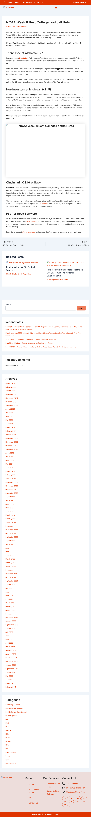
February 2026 (10, 387)
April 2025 (9, 424)
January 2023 (10, 522)
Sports (17, 274)
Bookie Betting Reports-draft (16, 712)
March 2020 (10, 647)
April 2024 (9, 468)
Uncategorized (11, 763)
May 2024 (9, 464)
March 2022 (10, 559)
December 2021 (11, 570)
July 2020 (9, 632)
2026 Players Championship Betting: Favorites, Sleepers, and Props (30, 339)
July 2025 (9, 413)
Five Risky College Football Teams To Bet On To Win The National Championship (65, 272)
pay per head (32, 221)
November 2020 (11, 618)
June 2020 (9, 636)
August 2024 (10, 453)
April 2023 (9, 512)
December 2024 (11, 438)
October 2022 (10, 533)
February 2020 (10, 650)
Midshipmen (43, 204)
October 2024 (10, 446)
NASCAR (8, 730)
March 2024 (10, 471)
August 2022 (10, 541)
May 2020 (9, 640)
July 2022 (9, 544)
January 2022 (10, 566)
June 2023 (9, 504)
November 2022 (11, 530)
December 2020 (11, 614)
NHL (7, 749)
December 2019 (11, 658)
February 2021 (10, 607)
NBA (7, 734)
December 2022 (11, 526)
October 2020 (10, 621)
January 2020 (10, 654)
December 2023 (11, 482)
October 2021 (10, 577)
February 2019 (10, 687)
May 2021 (9, 596)
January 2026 (10, 391)
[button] (56, 7)
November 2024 (11, 442)
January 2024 (10, 479)
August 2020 (10, 629)
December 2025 (11, 394)
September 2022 (11, 537)
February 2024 (10, 475)
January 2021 (10, 610)
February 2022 (10, 563)
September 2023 (11, 493)
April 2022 (9, 555)
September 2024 (11, 449)
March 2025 (10, 427)
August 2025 (10, 409)
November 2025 (11, 398)
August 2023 (10, 497)
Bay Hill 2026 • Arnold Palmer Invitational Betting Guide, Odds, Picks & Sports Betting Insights (40, 347)
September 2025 (11, 405)
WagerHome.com (28, 232)
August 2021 (10, 585)
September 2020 (11, 625)
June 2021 (9, 592)
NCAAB (8, 738)
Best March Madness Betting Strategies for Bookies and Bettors (29, 343)
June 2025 (9, 416)
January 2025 (10, 435)
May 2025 (9, 420)
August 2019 (10, 672)
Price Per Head (10, 752)
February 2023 (10, 519)
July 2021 (9, 588)
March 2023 (10, 515)
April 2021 (9, 599)
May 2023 (9, 508)
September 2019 (11, 669)
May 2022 (9, 552)
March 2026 (10, 384)
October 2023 (10, 490)
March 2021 (9, 603)
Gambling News (11, 716)
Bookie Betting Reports (14, 708)
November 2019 (11, 661)
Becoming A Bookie (12, 705)
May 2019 (9, 676)
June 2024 (9, 460)
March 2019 (9, 683)
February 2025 (10, 431)
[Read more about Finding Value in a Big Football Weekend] (22, 263)
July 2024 (9, 457)
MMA (7, 727)
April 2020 (9, 643)
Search (8, 304)
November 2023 (11, 486)
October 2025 (10, 402)
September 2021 (11, 581)
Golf (7, 719)
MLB (7, 723)
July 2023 (9, 501)
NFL (13, 274)
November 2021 (11, 574)
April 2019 (9, 680)
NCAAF (8, 274)
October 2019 (10, 665)
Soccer (8, 756)
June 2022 (9, 548)
